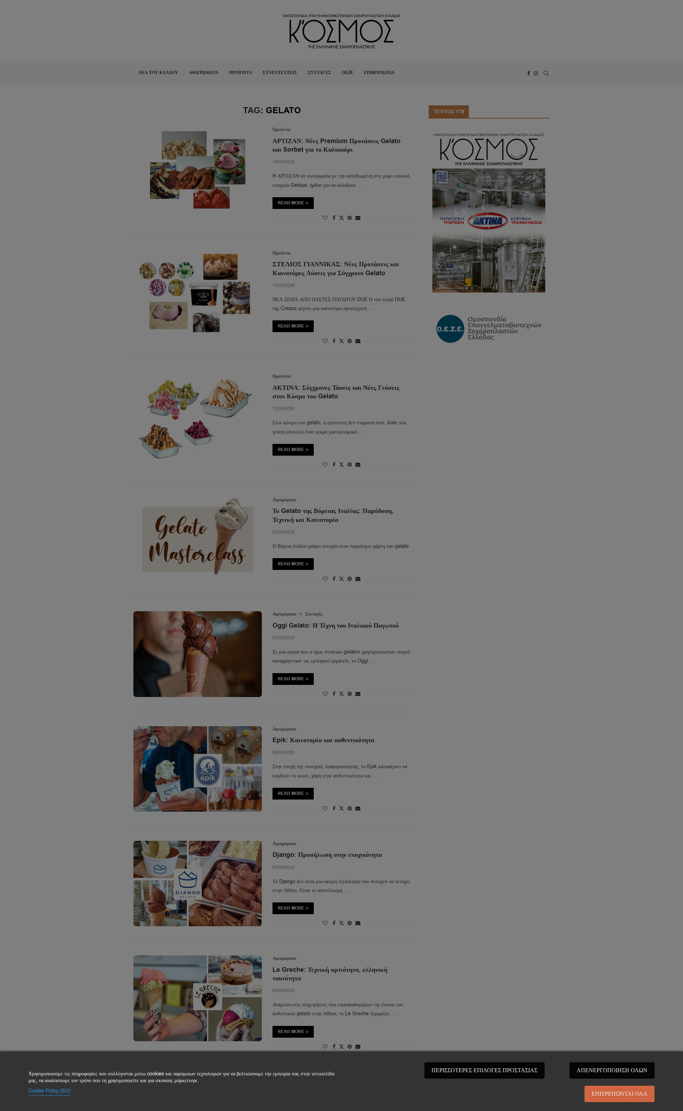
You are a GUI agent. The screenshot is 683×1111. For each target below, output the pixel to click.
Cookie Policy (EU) (49, 1091)
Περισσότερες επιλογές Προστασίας (484, 1070)
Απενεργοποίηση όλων (612, 1070)
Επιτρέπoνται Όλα (619, 1094)
